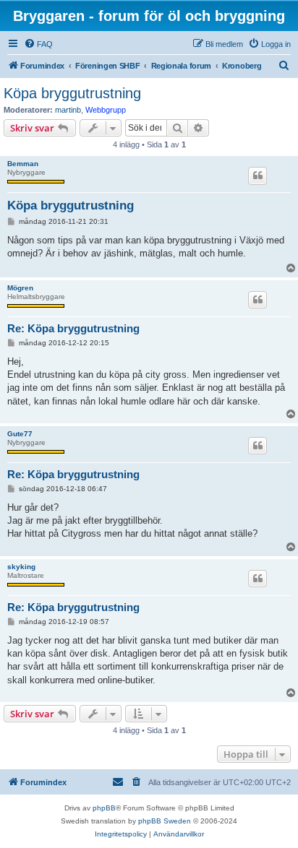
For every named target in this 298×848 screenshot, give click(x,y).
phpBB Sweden (164, 821)
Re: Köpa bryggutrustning (73, 328)
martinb (68, 109)
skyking (21, 567)
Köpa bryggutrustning (72, 93)
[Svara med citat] (257, 175)
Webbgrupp (105, 109)
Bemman (22, 164)
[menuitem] (38, 44)
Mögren (20, 288)
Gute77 (20, 434)
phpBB (104, 808)
